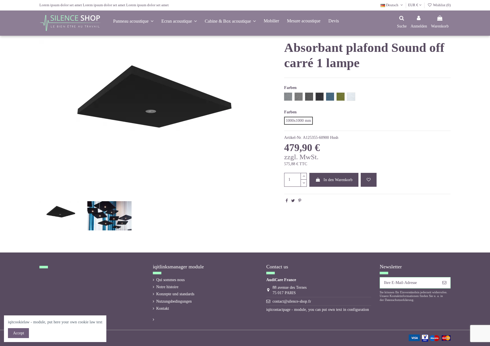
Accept (18, 333)
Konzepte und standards (175, 294)
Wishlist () (441, 5)
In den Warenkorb (338, 180)
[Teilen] (287, 201)
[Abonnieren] (444, 282)
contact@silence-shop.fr (292, 301)
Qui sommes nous (170, 280)
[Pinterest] (299, 201)
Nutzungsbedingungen (174, 301)
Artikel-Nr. (293, 137)
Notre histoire (167, 287)
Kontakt (162, 308)
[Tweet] (293, 201)
